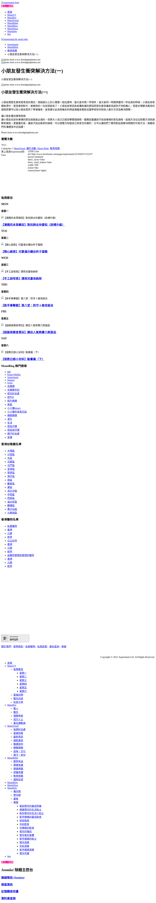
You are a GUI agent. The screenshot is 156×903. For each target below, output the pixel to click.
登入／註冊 (7, 6)
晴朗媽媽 (12, 415)
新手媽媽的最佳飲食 (30, 817)
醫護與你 (18, 744)
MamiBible (12, 23)
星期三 (23, 680)
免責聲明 (30, 646)
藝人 (15, 708)
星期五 (23, 687)
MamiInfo (12, 31)
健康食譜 (18, 765)
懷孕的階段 (26, 831)
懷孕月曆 (24, 853)
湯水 (9, 419)
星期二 (23, 676)
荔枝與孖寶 (13, 430)
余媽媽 (11, 386)
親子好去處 (13, 433)
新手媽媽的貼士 (28, 839)
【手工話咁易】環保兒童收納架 (21, 278)
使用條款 (18, 646)
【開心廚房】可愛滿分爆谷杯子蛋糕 (24, 251)
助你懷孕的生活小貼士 (32, 813)
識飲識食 (18, 740)
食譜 (9, 437)
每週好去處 (19, 729)
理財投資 (18, 779)
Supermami (12, 44)
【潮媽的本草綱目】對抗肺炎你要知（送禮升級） (33, 224)
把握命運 (18, 772)
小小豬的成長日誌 (17, 411)
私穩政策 (42, 646)
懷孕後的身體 (27, 835)
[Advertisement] (78, 177)
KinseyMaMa (14, 374)
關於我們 (6, 646)
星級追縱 (18, 733)
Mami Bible (43, 148)
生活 (9, 422)
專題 (15, 802)
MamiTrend (13, 20)
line (9, 34)
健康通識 (18, 768)
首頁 (9, 12)
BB (9, 372)
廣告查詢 (54, 646)
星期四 (23, 684)
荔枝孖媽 (12, 426)
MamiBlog (12, 26)
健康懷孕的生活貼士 (30, 809)
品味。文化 (19, 751)
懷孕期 (17, 795)
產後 (15, 798)
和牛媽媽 (12, 401)
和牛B (10, 397)
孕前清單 (24, 846)
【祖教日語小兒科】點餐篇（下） (23, 359)
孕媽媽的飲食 (27, 828)
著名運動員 (19, 723)
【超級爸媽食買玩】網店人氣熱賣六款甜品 (28, 332)
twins (9, 382)
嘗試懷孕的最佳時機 (30, 806)
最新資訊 (18, 736)
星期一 (23, 673)
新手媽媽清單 (27, 849)
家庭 (9, 404)
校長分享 (18, 702)
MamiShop (12, 28)
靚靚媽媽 (18, 747)
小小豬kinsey (14, 408)
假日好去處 (13, 393)
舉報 (63, 646)
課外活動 (31, 148)
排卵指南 (24, 820)
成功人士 (18, 719)
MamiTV (11, 15)
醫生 (15, 712)
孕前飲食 (24, 824)
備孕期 (17, 791)
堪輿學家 (18, 716)
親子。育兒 (19, 755)
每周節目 (18, 669)
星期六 (23, 691)
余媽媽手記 (13, 390)
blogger (11, 380)
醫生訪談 (18, 698)
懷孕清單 (24, 842)
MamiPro (11, 17)
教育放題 (12, 50)
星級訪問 (18, 695)
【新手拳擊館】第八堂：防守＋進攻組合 (27, 305)
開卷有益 (18, 761)
